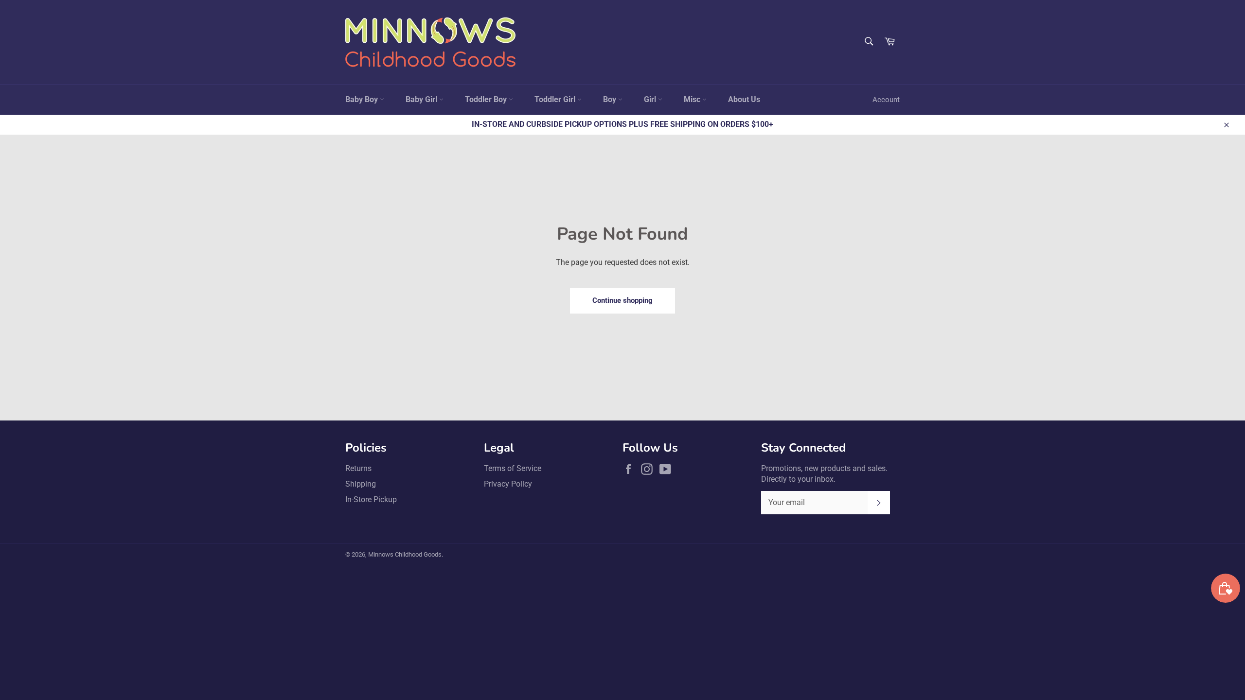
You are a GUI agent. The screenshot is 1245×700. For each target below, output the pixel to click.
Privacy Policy (508, 484)
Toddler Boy (487, 99)
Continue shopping (622, 300)
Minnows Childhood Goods (405, 554)
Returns (358, 468)
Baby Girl (422, 99)
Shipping (360, 484)
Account (886, 99)
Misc (693, 99)
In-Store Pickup (371, 499)
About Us (744, 99)
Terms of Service (512, 468)
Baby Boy (362, 99)
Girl (651, 99)
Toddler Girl (555, 99)
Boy (610, 99)
